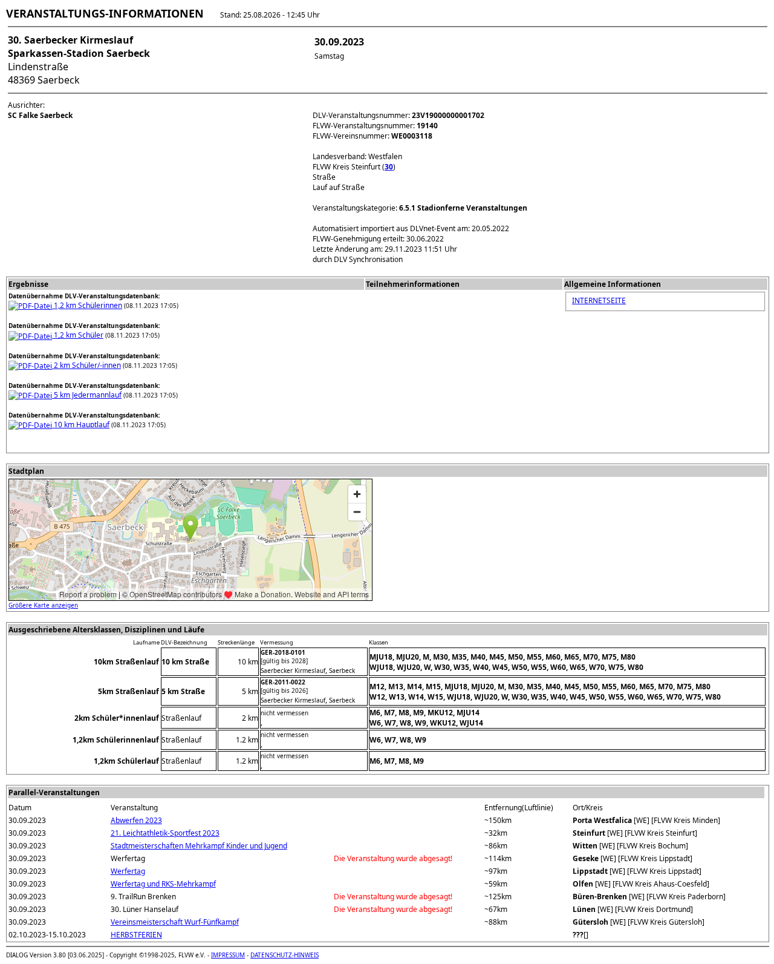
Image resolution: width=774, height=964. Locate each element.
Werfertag (128, 871)
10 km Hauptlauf (80, 424)
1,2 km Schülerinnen (87, 305)
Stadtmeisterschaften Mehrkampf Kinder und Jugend (199, 846)
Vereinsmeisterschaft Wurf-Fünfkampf (175, 922)
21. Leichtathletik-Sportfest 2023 (165, 833)
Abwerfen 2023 (136, 820)
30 (389, 167)
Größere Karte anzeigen (43, 605)
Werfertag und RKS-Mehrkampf (163, 884)
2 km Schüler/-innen (86, 365)
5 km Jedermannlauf (87, 395)
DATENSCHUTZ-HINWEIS (284, 955)
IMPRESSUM (228, 955)
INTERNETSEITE (599, 300)
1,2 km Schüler (77, 335)
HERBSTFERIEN (136, 935)
